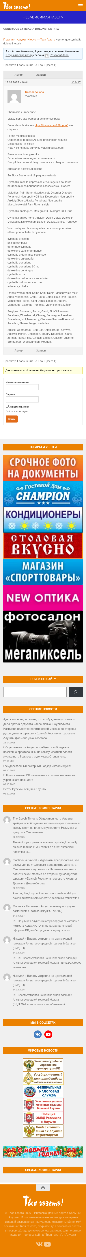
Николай (18, 938)
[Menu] (80, 5)
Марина (18, 906)
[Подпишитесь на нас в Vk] (39, 1244)
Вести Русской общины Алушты (24, 789)
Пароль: (11, 394)
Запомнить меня (19, 406)
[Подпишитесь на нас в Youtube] (47, 1244)
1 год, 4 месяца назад (19, 55)
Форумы (21, 39)
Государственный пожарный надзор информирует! (37, 766)
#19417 (76, 82)
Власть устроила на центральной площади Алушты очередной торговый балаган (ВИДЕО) (44, 943)
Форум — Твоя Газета (41, 39)
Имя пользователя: (17, 382)
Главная (8, 39)
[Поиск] (76, 692)
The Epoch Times (24, 818)
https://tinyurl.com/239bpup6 (51, 125)
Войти (11, 419)
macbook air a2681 (25, 860)
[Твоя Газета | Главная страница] (21, 5)
